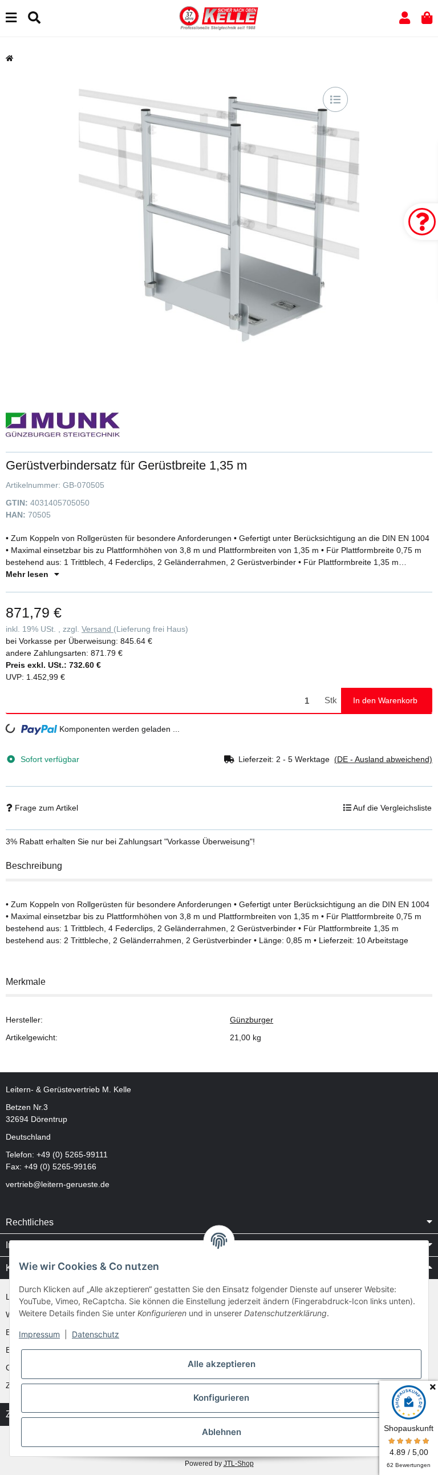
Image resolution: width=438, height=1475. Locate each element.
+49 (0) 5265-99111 (72, 1154)
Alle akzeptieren (222, 1363)
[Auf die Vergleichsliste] (335, 99)
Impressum (39, 1334)
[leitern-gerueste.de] (219, 17)
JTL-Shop (239, 1464)
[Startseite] (9, 58)
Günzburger (251, 1019)
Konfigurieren (221, 1397)
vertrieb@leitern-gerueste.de (58, 1184)
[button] (404, 18)
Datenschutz (95, 1334)
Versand (97, 629)
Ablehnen (221, 1431)
